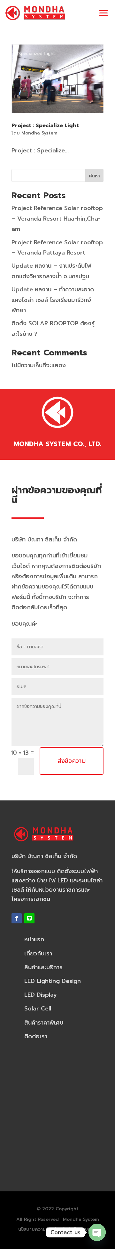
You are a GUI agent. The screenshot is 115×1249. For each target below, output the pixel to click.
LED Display (40, 994)
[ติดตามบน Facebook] (17, 918)
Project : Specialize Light (45, 125)
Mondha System (39, 133)
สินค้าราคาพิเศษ (44, 1022)
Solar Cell (37, 1008)
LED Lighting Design (52, 981)
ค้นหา (94, 176)
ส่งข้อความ (71, 761)
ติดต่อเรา (35, 1036)
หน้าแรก (34, 939)
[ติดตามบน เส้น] (29, 918)
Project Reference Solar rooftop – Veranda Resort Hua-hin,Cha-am (57, 218)
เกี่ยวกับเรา (38, 953)
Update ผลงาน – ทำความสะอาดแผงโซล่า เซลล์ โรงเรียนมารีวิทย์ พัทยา (53, 300)
